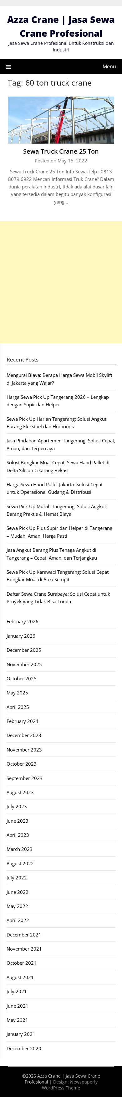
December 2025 (24, 650)
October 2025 (22, 678)
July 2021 (17, 991)
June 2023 (17, 821)
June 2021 (17, 1006)
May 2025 (17, 692)
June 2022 (17, 892)
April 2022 (18, 920)
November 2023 (24, 749)
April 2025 (18, 707)
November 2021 (24, 949)
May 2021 (17, 1020)
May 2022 (17, 906)
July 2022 (17, 877)
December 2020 (24, 1048)
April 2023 (18, 835)
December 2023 (24, 735)
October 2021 (22, 963)
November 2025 (24, 664)
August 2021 (20, 977)
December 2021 (24, 934)
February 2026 (22, 621)
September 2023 (25, 778)
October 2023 (22, 764)
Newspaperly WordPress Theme (70, 1085)
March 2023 (20, 849)
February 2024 (22, 721)
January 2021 (21, 1034)
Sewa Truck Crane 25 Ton (61, 151)
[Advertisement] (61, 282)
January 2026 (21, 636)
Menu (109, 66)
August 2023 (20, 792)
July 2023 (17, 806)
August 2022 (20, 863)
